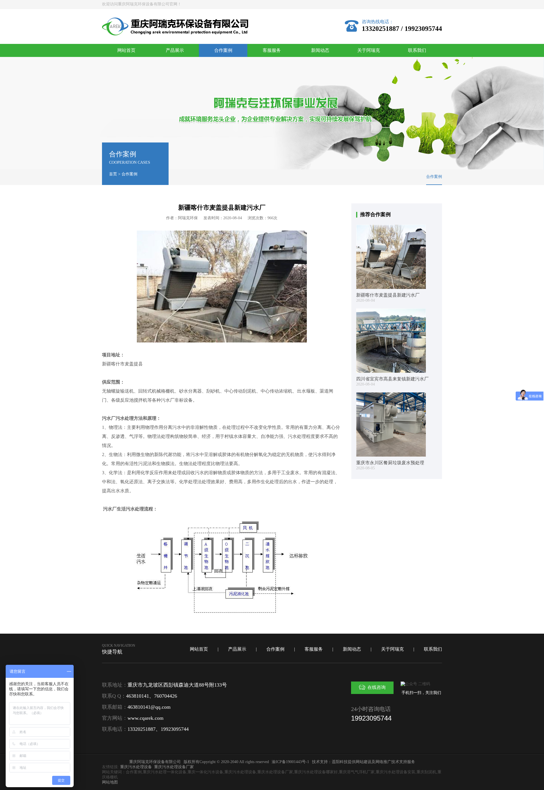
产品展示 (175, 50)
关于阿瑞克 (368, 50)
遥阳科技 (340, 762)
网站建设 (363, 762)
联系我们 (417, 50)
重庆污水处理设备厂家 (174, 767)
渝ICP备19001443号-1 (290, 762)
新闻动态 (320, 50)
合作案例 (223, 50)
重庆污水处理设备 (136, 767)
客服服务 (272, 50)
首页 (113, 174)
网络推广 (383, 762)
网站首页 (126, 50)
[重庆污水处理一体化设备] (175, 34)
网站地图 (110, 782)
